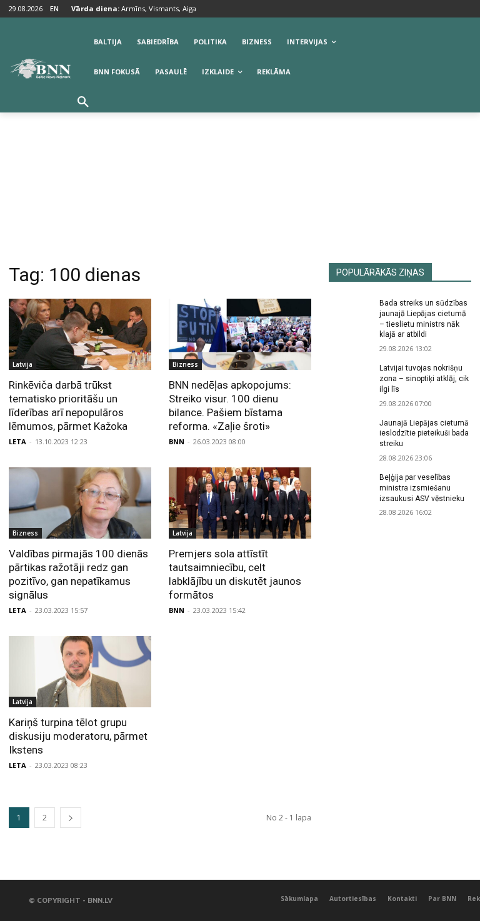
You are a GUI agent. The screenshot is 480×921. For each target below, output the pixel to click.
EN (54, 8)
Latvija (22, 364)
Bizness (185, 364)
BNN (176, 441)
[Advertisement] (240, 169)
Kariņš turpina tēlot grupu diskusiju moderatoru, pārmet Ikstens (78, 736)
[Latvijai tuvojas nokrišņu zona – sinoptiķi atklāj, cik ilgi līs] (350, 378)
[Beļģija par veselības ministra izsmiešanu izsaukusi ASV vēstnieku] (350, 487)
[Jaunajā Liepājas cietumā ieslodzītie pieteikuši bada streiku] (350, 433)
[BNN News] (40, 68)
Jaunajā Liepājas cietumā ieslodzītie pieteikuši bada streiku (424, 434)
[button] (83, 102)
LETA (17, 441)
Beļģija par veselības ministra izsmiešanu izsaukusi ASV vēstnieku (421, 488)
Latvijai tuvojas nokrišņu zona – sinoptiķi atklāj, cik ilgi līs (424, 379)
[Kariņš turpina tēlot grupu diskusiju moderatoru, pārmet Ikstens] (80, 671)
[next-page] (70, 817)
